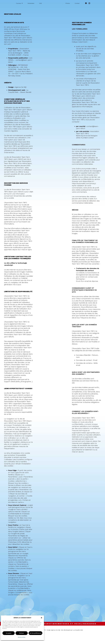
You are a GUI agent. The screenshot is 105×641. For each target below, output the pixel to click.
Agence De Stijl (20, 87)
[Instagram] (89, 3)
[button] (41, 618)
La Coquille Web (78, 630)
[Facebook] (86, 3)
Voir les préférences (35, 633)
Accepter (8, 633)
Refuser (21, 633)
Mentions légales (21, 637)
